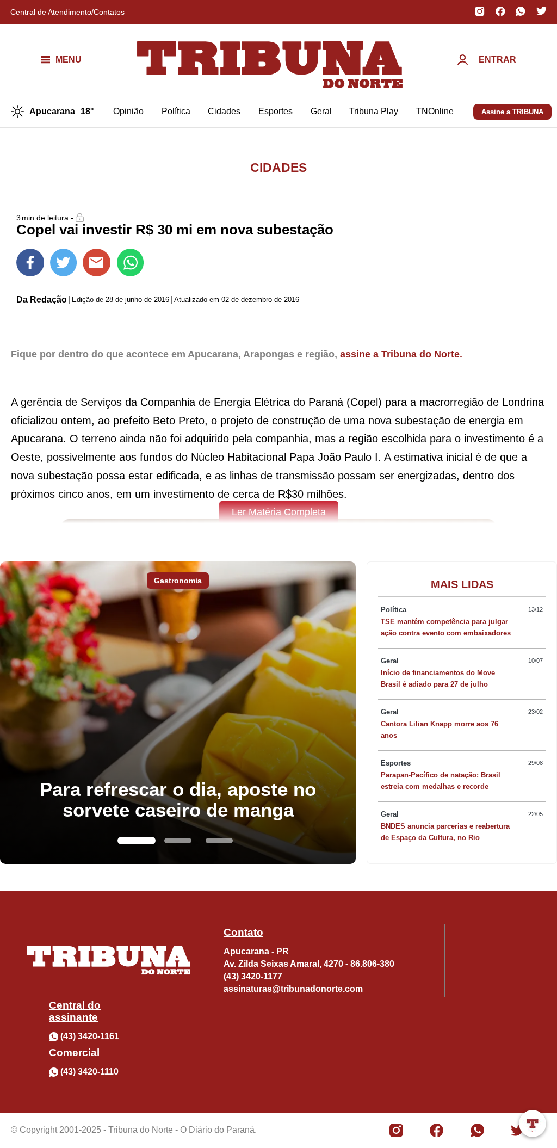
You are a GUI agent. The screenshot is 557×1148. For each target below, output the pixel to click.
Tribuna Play (373, 111)
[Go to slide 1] (136, 840)
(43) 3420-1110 (89, 1071)
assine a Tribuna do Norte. (401, 354)
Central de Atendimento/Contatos (67, 12)
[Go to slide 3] (219, 840)
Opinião (128, 111)
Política (176, 111)
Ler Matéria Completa (279, 512)
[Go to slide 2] (177, 840)
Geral (321, 111)
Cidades (224, 111)
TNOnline (435, 111)
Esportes (275, 111)
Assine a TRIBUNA (512, 112)
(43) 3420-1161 (89, 1036)
